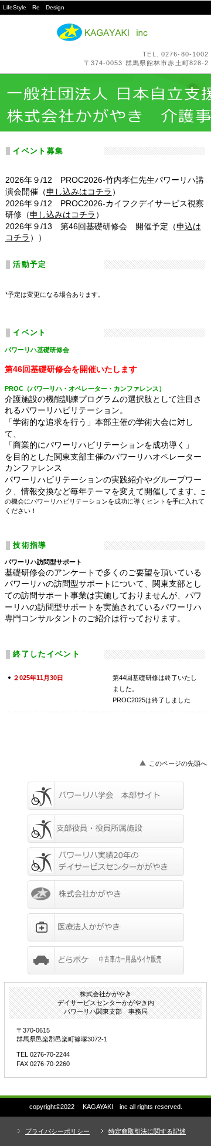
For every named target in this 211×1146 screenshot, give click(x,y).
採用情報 (106, 861)
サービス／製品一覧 (106, 796)
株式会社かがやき (105, 32)
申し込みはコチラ (79, 191)
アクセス (106, 960)
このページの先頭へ (178, 763)
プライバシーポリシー (57, 1131)
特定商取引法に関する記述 (147, 1131)
